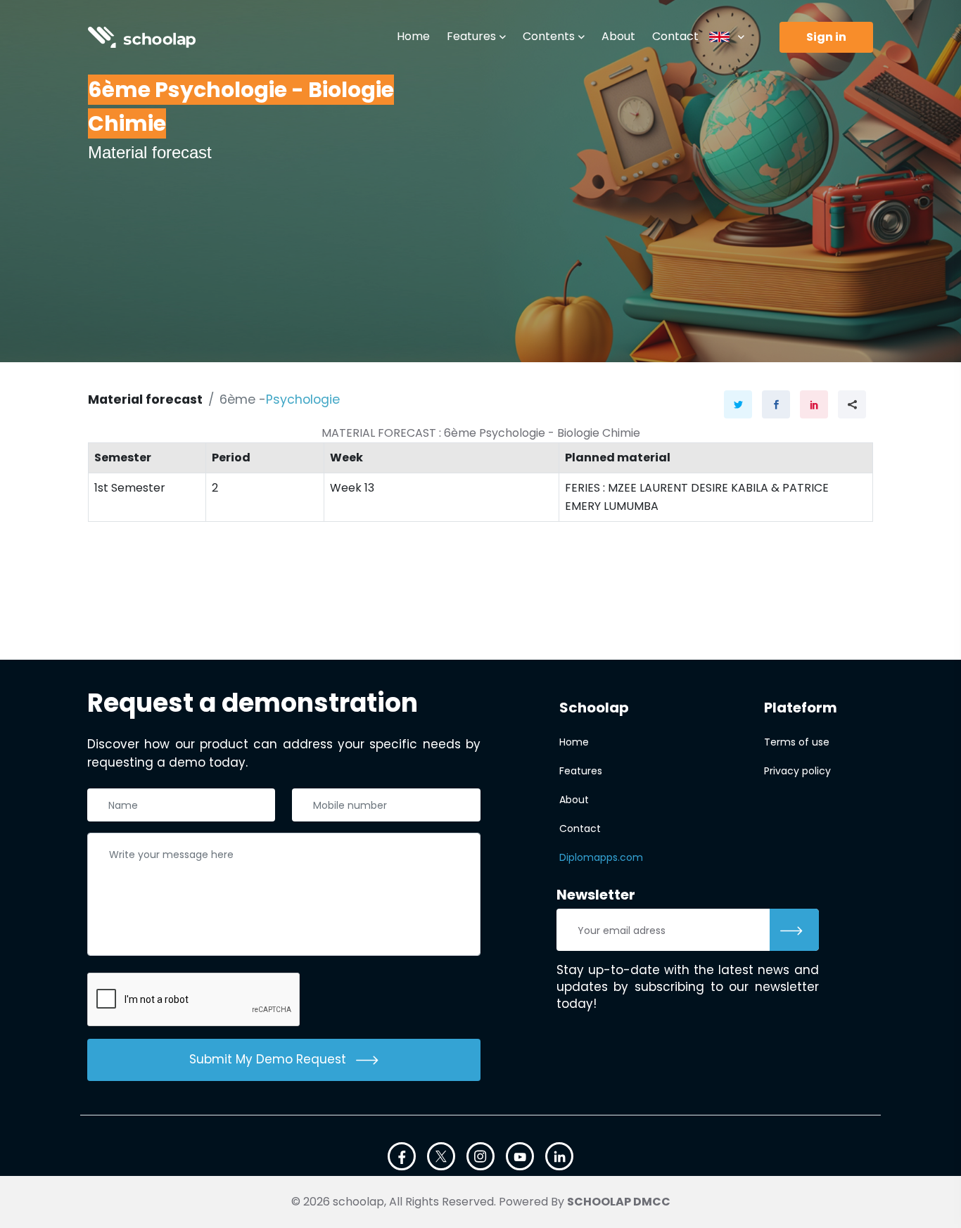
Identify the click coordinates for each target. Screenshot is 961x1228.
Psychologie (303, 399)
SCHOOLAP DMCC (618, 1202)
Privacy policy (797, 771)
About (618, 36)
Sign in (826, 37)
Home (413, 36)
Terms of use (796, 742)
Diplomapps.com (601, 857)
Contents (549, 36)
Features (471, 36)
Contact (675, 36)
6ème (237, 399)
